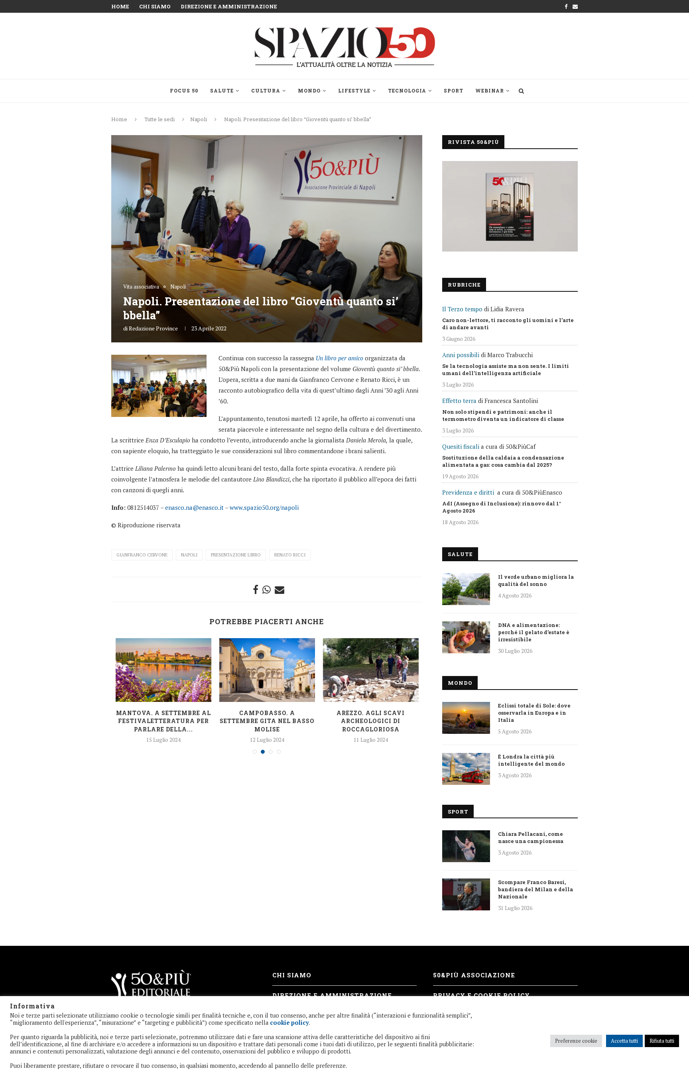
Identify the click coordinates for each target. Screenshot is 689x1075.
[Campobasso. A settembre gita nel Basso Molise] (267, 670)
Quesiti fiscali (460, 446)
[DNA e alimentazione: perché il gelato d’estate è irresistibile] (466, 637)
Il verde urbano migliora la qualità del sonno (536, 580)
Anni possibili (460, 355)
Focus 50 (184, 90)
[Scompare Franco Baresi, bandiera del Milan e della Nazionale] (466, 894)
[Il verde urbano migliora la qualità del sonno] (466, 589)
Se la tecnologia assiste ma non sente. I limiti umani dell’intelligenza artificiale (505, 369)
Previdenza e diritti (468, 492)
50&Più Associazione (474, 975)
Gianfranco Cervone (141, 555)
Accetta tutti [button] (624, 1040)
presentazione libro (236, 555)
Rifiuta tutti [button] (662, 1040)
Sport (453, 90)
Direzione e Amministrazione (229, 6)
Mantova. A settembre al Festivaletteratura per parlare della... (163, 721)
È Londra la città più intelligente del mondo (531, 760)
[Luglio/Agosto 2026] (510, 206)
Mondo (309, 90)
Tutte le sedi (159, 119)
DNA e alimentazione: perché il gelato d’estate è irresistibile (533, 632)
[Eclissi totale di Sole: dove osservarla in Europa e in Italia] (466, 718)
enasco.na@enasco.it (194, 507)
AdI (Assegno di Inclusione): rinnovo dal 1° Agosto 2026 (501, 507)
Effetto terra (459, 401)
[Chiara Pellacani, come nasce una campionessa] (466, 846)
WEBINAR (489, 90)
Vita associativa (141, 287)
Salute (222, 90)
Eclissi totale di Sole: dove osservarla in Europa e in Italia (534, 712)
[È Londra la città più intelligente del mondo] (466, 769)
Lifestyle (354, 90)
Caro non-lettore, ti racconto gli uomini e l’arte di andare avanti (508, 323)
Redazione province (153, 328)
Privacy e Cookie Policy (481, 995)
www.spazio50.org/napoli (264, 507)
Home (120, 6)
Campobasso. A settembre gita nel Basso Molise (267, 721)
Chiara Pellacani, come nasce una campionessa (530, 837)
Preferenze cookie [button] (576, 1040)
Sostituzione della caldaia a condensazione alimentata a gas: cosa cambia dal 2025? (503, 461)
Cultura (265, 90)
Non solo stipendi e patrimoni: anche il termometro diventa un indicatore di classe (503, 415)
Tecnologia (407, 90)
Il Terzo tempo (462, 309)
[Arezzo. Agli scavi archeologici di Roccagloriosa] (371, 670)
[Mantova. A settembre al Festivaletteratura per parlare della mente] (163, 670)
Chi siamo (155, 6)
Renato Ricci (289, 555)
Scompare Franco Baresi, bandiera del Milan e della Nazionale (535, 889)
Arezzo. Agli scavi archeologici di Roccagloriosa (371, 721)
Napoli (198, 119)
